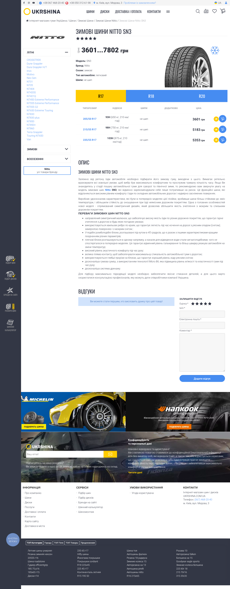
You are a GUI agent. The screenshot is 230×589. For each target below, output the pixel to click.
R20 (202, 96)
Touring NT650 (35, 135)
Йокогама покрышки (88, 558)
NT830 (30, 114)
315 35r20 (181, 576)
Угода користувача (143, 493)
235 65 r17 (82, 550)
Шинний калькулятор (10, 328)
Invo (29, 70)
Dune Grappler (35, 63)
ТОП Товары (72, 543)
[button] (64, 2)
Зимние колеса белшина (189, 565)
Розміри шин (10, 310)
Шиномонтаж (86, 511)
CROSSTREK (34, 59)
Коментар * (185, 330)
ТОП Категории (34, 543)
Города (48, 543)
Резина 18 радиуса (137, 558)
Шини (28, 497)
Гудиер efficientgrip (38, 565)
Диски (104, 11)
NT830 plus (33, 117)
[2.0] (195, 304)
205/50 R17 (89, 118)
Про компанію (33, 493)
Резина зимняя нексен (40, 554)
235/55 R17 (89, 139)
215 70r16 (181, 572)
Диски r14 (33, 576)
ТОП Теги (58, 543)
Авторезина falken (186, 554)
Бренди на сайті (10, 294)
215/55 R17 (89, 129)
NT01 (30, 81)
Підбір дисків (10, 278)
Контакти (154, 11)
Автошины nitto (135, 572)
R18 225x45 (83, 565)
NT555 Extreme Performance (43, 103)
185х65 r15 (33, 572)
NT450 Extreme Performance (43, 99)
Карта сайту (32, 521)
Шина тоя (132, 550)
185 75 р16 (33, 568)
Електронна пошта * (190, 319)
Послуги (29, 507)
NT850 (30, 121)
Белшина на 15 (184, 558)
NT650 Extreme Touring (40, 110)
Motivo (30, 74)
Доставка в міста (35, 526)
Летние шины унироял (40, 550)
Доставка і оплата (128, 11)
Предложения (88, 543)
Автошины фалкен (137, 554)
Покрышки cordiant (87, 561)
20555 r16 (33, 558)
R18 (151, 96)
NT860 (30, 128)
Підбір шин (10, 262)
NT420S (31, 92)
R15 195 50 (83, 576)
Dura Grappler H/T (37, 67)
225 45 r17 (82, 568)
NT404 (30, 88)
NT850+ (31, 124)
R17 (100, 96)
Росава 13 (181, 550)
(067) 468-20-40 (203, 499)
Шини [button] (90, 11)
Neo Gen (31, 77)
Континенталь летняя (89, 572)
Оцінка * (183, 303)
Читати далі (135, 472)
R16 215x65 (133, 576)
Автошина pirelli (135, 568)
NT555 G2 (32, 106)
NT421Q (31, 96)
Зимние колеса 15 (136, 561)
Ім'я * (182, 308)
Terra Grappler (34, 132)
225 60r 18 (181, 568)
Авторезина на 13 (136, 565)
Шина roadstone (36, 561)
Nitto (108, 189)
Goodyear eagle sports (188, 561)
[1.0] (193, 304)
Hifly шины (83, 554)
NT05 (30, 85)
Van (29, 139)
